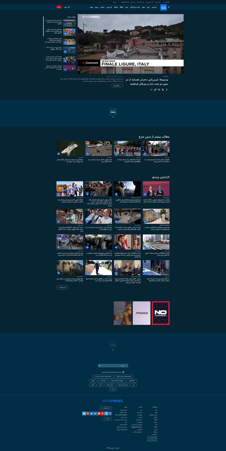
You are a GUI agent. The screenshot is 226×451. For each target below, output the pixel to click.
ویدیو (96, 7)
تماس (126, 422)
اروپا (148, 7)
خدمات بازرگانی (123, 413)
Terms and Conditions (121, 415)
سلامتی (102, 7)
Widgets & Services (136, 427)
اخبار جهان (80, 225)
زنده (59, 7)
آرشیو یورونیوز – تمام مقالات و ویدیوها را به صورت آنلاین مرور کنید (152, 439)
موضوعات (154, 407)
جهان (143, 7)
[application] (131, 44)
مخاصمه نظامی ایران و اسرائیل (123, 377)
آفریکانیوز (140, 430)
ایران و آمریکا (110, 385)
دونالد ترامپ (103, 381)
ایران (111, 197)
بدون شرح (167, 157)
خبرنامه (108, 419)
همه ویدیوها (63, 287)
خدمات (140, 407)
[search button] (100, 2)
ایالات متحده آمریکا (123, 385)
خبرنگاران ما (154, 434)
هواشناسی (139, 415)
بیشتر (125, 407)
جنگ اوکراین (132, 381)
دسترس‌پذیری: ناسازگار (122, 427)
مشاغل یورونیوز (123, 425)
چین (134, 385)
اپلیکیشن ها (139, 422)
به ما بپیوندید (139, 420)
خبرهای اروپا (167, 197)
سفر (126, 7)
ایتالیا (92, 385)
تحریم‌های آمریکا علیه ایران (117, 381)
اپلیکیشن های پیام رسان (136, 425)
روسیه (113, 389)
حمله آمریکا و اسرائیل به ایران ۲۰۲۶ (103, 377)
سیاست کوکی (124, 417)
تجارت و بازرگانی (135, 7)
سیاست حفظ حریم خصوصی (120, 420)
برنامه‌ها (155, 432)
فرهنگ (116, 7)
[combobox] (109, 2)
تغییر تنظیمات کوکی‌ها (122, 430)
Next (121, 7)
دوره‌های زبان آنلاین (137, 432)
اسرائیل (93, 381)
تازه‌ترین (154, 7)
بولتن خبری (139, 413)
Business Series (165, 225)
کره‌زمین (109, 7)
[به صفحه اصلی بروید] (163, 7)
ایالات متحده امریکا (136, 197)
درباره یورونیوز (123, 410)
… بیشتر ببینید (117, 85)
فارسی (166, 2)
